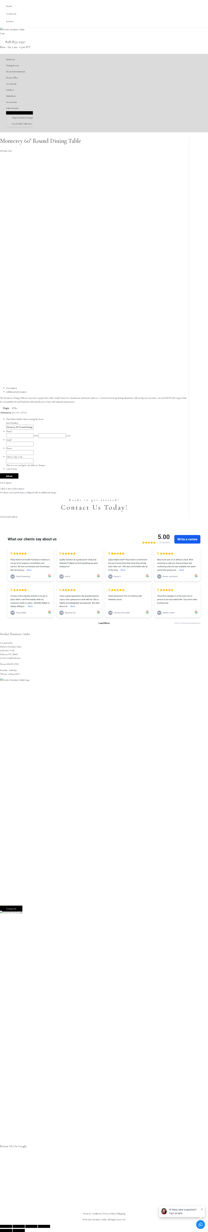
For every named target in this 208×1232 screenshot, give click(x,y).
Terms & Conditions (92, 1213)
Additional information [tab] (16, 391)
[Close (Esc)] (44, 1226)
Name (9, 431)
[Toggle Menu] (19, 112)
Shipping (121, 1213)
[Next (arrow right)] (19, 1230)
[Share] (31, 1226)
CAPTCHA (11, 468)
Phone (9, 448)
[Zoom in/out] (6, 1226)
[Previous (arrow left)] (6, 1230)
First (36, 435)
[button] (19, 108)
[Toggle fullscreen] (19, 1226)
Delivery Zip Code (14, 456)
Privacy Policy (109, 1213)
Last (68, 435)
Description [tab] (11, 387)
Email (9, 439)
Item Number (12, 422)
